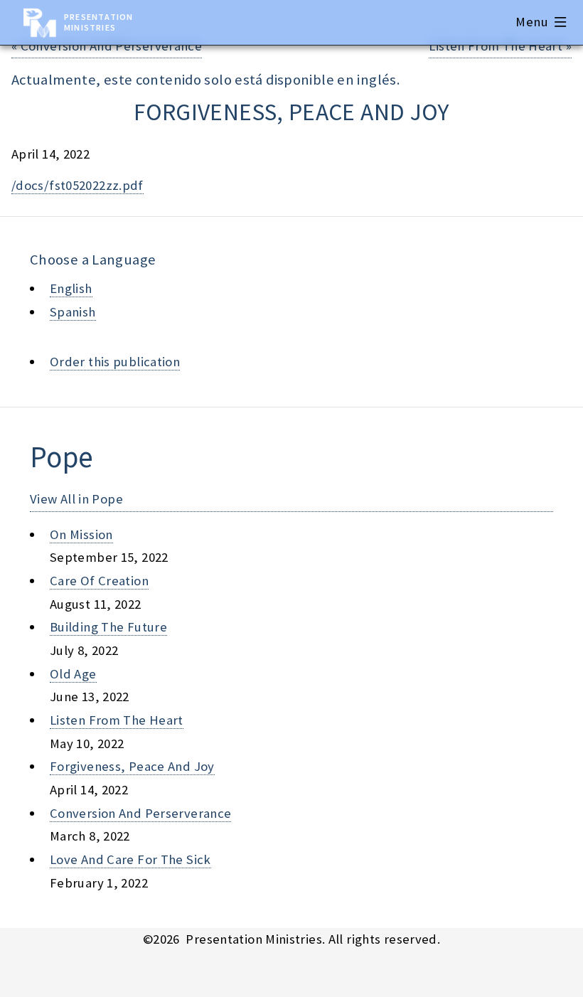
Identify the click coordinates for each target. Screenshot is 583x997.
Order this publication (115, 361)
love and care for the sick (130, 859)
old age (73, 674)
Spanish (73, 312)
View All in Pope (76, 499)
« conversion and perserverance (106, 46)
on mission (81, 534)
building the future (108, 627)
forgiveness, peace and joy (132, 766)
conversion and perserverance (140, 813)
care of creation (99, 580)
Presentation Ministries (98, 22)
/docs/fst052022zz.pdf (77, 185)
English (71, 288)
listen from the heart (116, 720)
